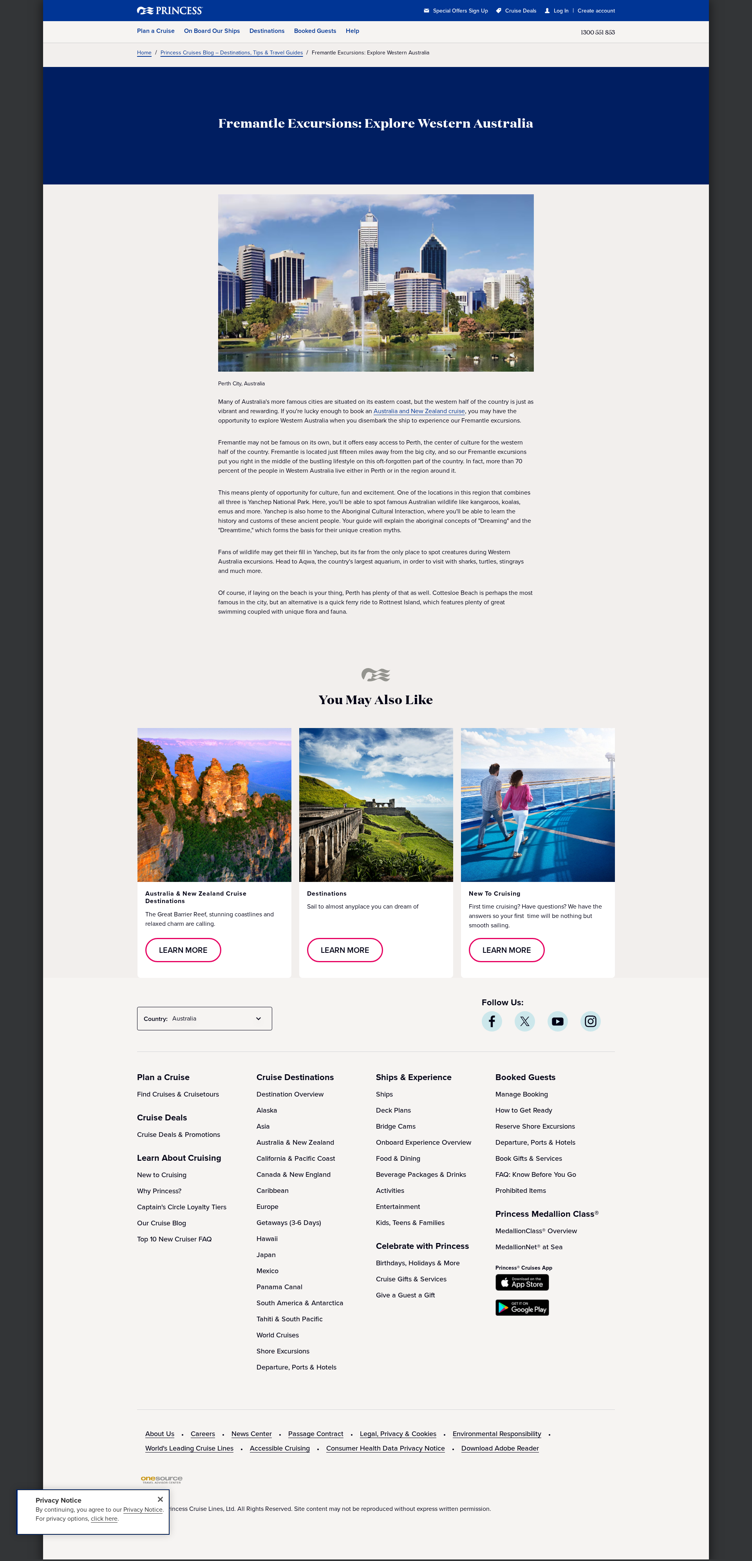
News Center (251, 1434)
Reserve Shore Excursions (535, 1126)
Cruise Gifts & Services (411, 1279)
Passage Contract (315, 1434)
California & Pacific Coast (296, 1158)
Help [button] (352, 30)
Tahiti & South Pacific (290, 1319)
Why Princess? (159, 1191)
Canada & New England (294, 1174)
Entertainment (398, 1206)
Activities (390, 1190)
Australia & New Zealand (295, 1142)
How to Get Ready (523, 1110)
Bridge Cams (396, 1126)
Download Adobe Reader (500, 1448)
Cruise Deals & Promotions (178, 1134)
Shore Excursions (283, 1351)
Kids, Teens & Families (410, 1223)
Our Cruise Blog (161, 1223)
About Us (159, 1434)
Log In (561, 10)
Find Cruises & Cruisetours (178, 1094)
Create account (596, 10)
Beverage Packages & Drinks (421, 1174)
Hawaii (267, 1239)
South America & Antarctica (300, 1303)
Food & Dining (398, 1158)
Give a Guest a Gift (405, 1295)
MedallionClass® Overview (536, 1231)
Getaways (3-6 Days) (289, 1223)
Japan (266, 1255)
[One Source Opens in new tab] (162, 1481)
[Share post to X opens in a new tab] (525, 1021)
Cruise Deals (521, 10)
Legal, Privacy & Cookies (398, 1434)
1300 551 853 (598, 32)
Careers (203, 1434)
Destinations (327, 893)
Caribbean (273, 1190)
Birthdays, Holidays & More (418, 1263)
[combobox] (218, 1018)
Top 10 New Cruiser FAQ (174, 1239)
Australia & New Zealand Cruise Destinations (196, 897)
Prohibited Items (520, 1190)
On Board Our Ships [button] (212, 30)
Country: (156, 1019)
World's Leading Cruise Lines (189, 1448)
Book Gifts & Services (528, 1158)
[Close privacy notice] (160, 1499)
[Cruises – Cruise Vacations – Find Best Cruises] (196, 10)
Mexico (267, 1271)
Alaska (267, 1110)
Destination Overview (290, 1094)
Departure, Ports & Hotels (296, 1367)
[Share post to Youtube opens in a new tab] (558, 1021)
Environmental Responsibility (497, 1434)
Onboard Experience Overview (423, 1142)
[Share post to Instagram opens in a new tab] (590, 1021)
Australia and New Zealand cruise (419, 411)
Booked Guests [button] (315, 30)
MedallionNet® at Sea (529, 1247)
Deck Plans (393, 1110)
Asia (263, 1126)
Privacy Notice (143, 1509)
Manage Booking (521, 1094)
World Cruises (278, 1335)
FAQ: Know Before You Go (535, 1174)
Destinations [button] (267, 30)
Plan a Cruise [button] (156, 30)
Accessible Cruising (280, 1448)
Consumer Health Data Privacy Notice (385, 1448)
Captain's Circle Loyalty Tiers (181, 1207)
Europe (267, 1206)
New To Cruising (495, 893)
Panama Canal (279, 1287)
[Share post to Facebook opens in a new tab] (492, 1021)
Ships (384, 1094)
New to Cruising (161, 1175)
